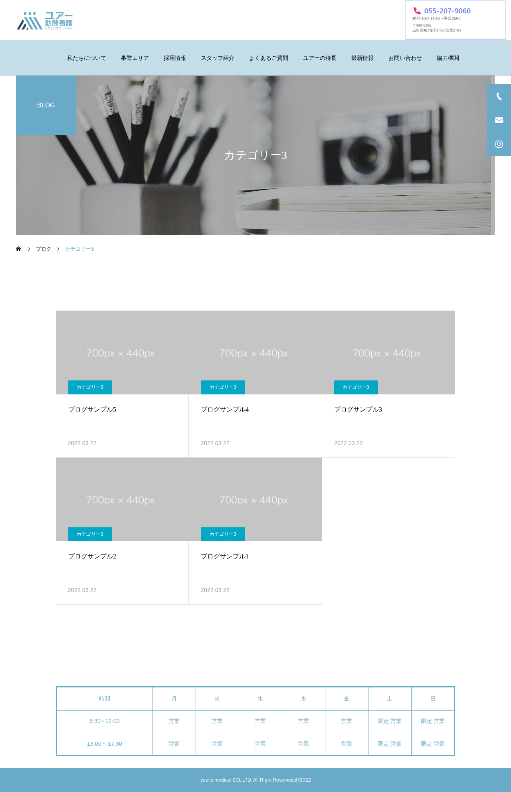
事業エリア (135, 58)
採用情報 (175, 58)
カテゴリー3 (90, 387)
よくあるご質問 (268, 58)
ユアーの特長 (320, 58)
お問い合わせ (405, 58)
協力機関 (448, 58)
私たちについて (86, 58)
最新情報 (362, 58)
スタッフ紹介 (217, 58)
